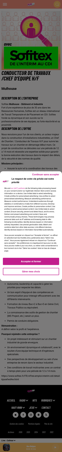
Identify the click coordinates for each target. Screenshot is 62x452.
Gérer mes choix (31, 271)
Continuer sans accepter (45, 174)
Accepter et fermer (31, 261)
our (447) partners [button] (18, 188)
